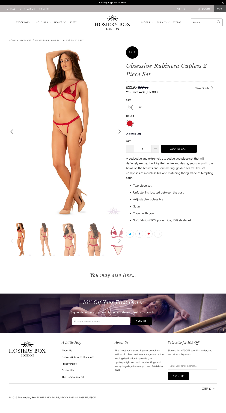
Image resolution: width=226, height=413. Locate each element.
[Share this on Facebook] (139, 234)
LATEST (73, 22)
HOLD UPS (42, 22)
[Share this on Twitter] (130, 234)
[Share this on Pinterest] (149, 234)
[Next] (119, 131)
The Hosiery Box (27, 397)
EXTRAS (177, 22)
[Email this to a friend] (158, 234)
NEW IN (44, 8)
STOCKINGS (23, 22)
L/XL (140, 107)
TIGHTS (58, 22)
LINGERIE (145, 22)
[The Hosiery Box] (112, 22)
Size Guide (202, 88)
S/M (130, 107)
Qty (128, 141)
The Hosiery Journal (73, 377)
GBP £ (181, 8)
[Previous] (12, 131)
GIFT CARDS (27, 8)
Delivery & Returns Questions (78, 357)
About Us (67, 350)
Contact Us (68, 370)
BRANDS (162, 22)
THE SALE (10, 8)
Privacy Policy (69, 363)
